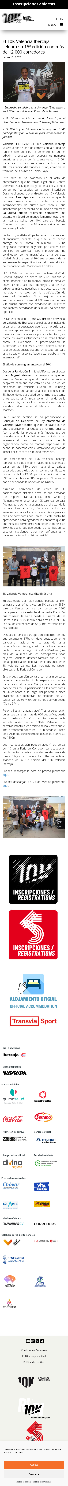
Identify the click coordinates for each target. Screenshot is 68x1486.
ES (57, 19)
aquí (5, 775)
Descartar (34, 1474)
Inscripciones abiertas (34, 3)
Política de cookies (23, 1482)
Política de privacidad (42, 1482)
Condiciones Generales (34, 1350)
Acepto (34, 1464)
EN (61, 19)
